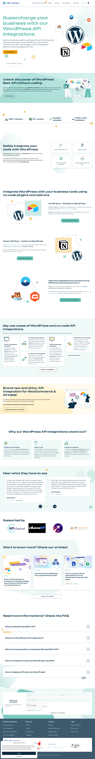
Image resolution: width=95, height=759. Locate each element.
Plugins (50, 3)
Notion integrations (8, 728)
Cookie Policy (74, 731)
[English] (89, 3)
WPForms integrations (9, 735)
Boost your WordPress (25, 258)
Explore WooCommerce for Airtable (14, 409)
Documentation (66, 3)
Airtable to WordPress (67, 209)
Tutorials (28, 728)
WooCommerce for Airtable (39, 3)
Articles (28, 725)
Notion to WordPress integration (13, 245)
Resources (76, 3)
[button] (35, 743)
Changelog (28, 735)
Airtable (35, 364)
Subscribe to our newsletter (58, 713)
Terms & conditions (76, 725)
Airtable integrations (8, 725)
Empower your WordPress (70, 220)
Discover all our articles (47, 596)
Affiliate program (52, 731)
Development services (54, 728)
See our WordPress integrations (70, 300)
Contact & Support (53, 735)
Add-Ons (57, 3)
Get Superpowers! (10, 52)
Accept (19, 753)
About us (50, 725)
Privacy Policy (19, 756)
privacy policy (38, 710)
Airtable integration (84, 348)
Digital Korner (47, 755)
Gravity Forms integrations (10, 731)
